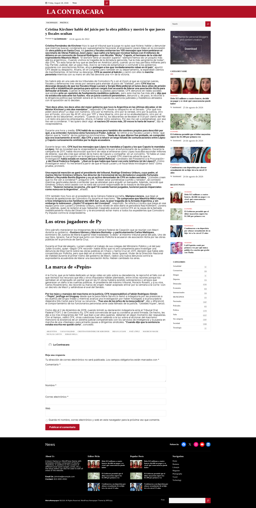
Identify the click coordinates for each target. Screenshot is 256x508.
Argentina (52, 331)
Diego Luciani (119, 331)
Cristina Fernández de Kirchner (93, 331)
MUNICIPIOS (178, 297)
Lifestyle (176, 467)
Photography (177, 474)
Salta (175, 315)
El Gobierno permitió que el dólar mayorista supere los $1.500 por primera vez (190, 135)
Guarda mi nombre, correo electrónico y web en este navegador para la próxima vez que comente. (104, 420)
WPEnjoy (109, 500)
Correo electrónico (56, 397)
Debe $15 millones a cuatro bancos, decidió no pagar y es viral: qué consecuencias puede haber (190, 101)
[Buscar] (106, 3)
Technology (177, 480)
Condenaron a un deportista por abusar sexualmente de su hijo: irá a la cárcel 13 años (188, 170)
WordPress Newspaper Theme (92, 500)
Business (176, 464)
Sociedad (173, 96)
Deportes (176, 279)
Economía (174, 131)
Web (47, 408)
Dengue (176, 275)
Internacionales (178, 293)
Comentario (53, 364)
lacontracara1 (177, 107)
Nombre (50, 385)
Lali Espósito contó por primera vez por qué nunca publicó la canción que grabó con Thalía (196, 249)
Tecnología (177, 328)
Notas (75, 3)
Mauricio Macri (150, 331)
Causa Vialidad (67, 331)
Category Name (178, 71)
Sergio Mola (71, 334)
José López (134, 331)
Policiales (176, 306)
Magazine (176, 471)
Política (64, 23)
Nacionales (51, 23)
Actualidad (177, 266)
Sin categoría (178, 319)
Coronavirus (177, 271)
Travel (175, 477)
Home (175, 461)
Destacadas (177, 284)
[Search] (208, 24)
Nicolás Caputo (54, 334)
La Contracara (75, 11)
